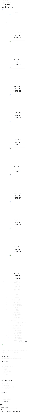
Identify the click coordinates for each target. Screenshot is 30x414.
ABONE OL (5, 401)
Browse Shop (16, 411)
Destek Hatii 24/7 (6, 356)
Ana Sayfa (5, 1)
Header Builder (7, 2)
